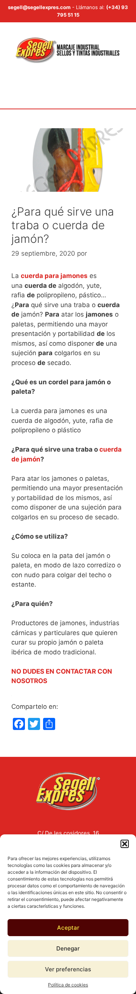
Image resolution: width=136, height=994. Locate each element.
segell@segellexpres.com (39, 7)
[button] (124, 844)
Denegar (68, 948)
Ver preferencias (68, 969)
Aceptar (68, 927)
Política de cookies (68, 985)
